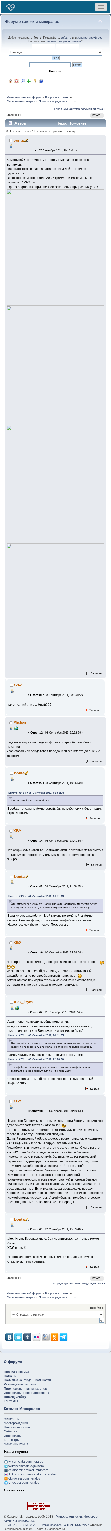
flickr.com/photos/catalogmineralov (32, 1474)
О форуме (13, 1362)
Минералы (12, 1419)
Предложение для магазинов (25, 1389)
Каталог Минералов (22, 1409)
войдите (66, 37)
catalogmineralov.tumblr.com (28, 1470)
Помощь (10, 1376)
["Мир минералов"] (17, 1007)
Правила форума (16, 1372)
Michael (20, 722)
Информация (13, 1436)
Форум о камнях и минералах (32, 22)
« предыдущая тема (66, 108)
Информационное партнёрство (27, 1393)
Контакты (11, 1401)
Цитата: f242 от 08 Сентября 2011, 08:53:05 (36, 792)
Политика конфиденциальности (27, 1380)
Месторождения (16, 1423)
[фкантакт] (16, 728)
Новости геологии (17, 1427)
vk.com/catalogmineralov (25, 1461)
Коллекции (12, 1440)
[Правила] (41, 81)
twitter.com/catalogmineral (26, 1466)
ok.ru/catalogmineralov (24, 1478)
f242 (18, 685)
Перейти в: (97, 1307)
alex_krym (23, 1001)
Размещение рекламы (20, 1384)
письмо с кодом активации (63, 41)
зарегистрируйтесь (89, 37)
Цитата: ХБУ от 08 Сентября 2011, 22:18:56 (36, 1059)
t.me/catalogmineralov (23, 1482)
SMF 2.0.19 (14, 1524)
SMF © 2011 (31, 1524)
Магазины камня (16, 1444)
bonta (18, 140)
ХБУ (17, 830)
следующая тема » (93, 108)
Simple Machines (51, 1524)
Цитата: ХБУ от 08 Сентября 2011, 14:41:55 (36, 896)
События (10, 1431)
